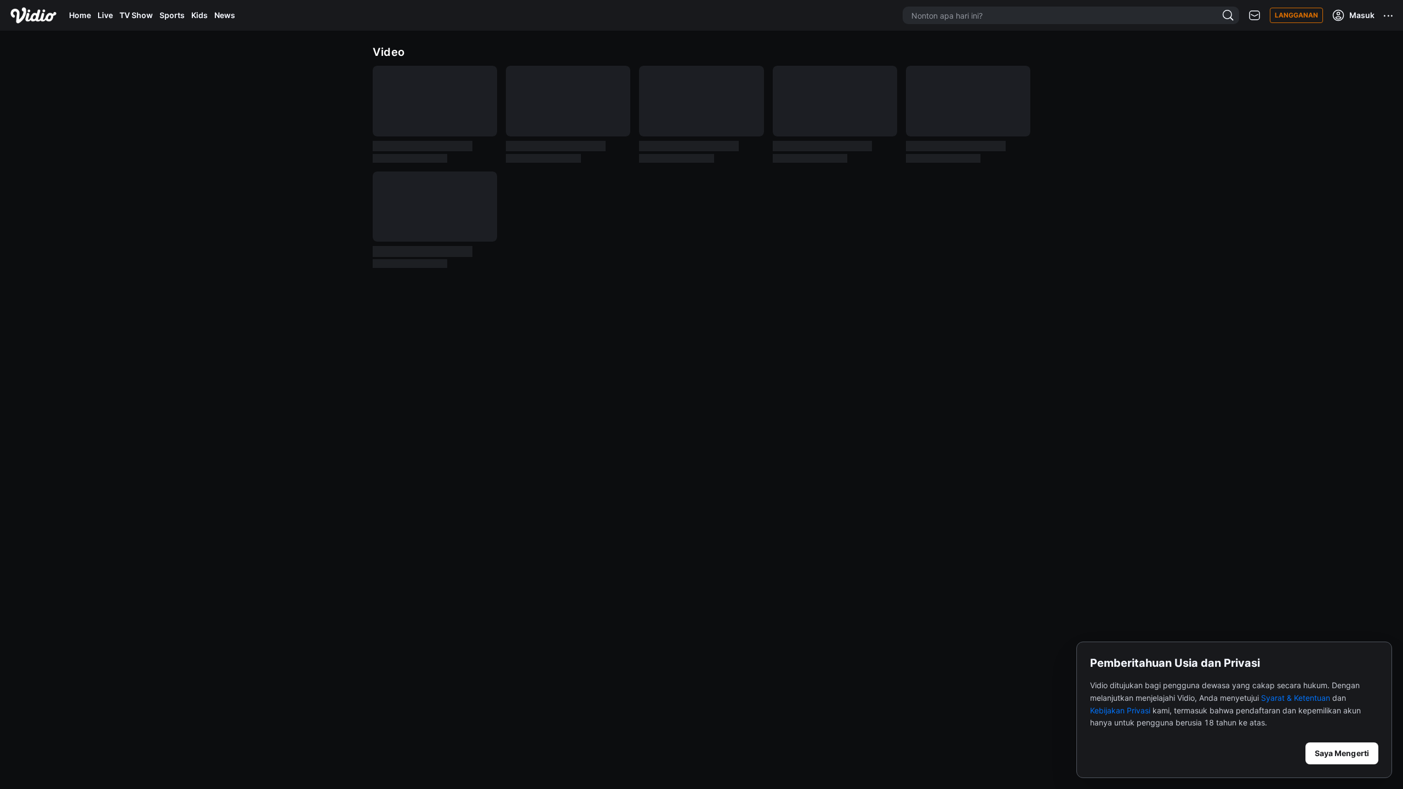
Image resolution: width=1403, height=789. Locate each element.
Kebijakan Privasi (1120, 710)
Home (80, 15)
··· (1388, 15)
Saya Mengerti (1342, 753)
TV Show (136, 15)
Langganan (1296, 15)
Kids (199, 15)
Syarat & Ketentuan (1295, 697)
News (224, 15)
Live (105, 15)
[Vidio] (33, 15)
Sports (172, 15)
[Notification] (1254, 15)
